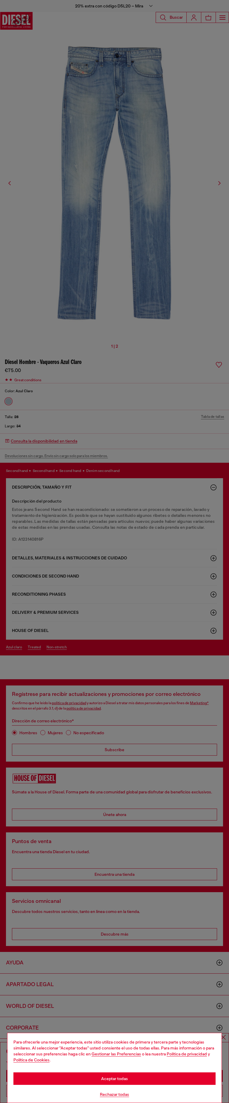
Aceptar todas (114, 1078)
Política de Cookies (31, 1060)
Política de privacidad (187, 1054)
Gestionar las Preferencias (116, 1054)
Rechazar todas (114, 1094)
